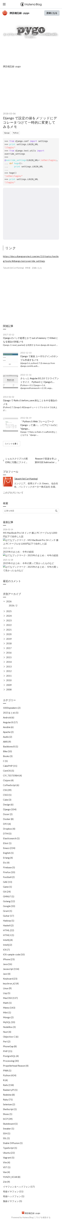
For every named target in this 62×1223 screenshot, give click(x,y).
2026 (9, 601)
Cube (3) (7, 799)
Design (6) (8, 804)
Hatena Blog (28, 1217)
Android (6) (8, 717)
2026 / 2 (13, 605)
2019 (9, 638)
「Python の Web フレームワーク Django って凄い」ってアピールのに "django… (39, 425)
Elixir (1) (7, 843)
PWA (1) (7, 1070)
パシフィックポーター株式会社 (34, 486)
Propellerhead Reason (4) (15, 1065)
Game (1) (7, 886)
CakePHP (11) (10, 765)
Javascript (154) (11, 969)
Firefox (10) (9, 872)
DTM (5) (7, 833)
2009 (9, 685)
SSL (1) (6, 1138)
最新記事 (8, 522)
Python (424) (9, 1075)
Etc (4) (6, 862)
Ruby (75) (8, 1099)
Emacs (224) (9, 848)
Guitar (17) (8, 915)
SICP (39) (7, 1119)
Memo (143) (9, 1007)
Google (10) (9, 906)
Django (7, 133)
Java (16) (7, 964)
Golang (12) (9, 901)
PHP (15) (7, 1051)
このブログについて (13, 492)
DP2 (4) (7, 823)
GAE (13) (7, 882)
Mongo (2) (8, 1017)
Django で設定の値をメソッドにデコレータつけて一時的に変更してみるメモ (30, 122)
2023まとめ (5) (10, 712)
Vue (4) (6, 1172)
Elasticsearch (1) (11, 838)
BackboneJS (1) (10, 746)
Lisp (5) (6, 993)
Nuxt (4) (7, 1031)
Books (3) (7, 756)
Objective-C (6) (10, 1036)
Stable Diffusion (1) (13, 1143)
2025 (9, 611)
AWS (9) (7, 741)
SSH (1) (6, 1133)
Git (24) (7, 891)
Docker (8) (8, 819)
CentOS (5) (8, 770)
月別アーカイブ (12, 593)
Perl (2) (6, 1041)
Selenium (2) (9, 1104)
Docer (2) (7, 814)
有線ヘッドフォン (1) (13, 1196)
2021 (9, 629)
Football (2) (9, 877)
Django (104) (9, 809)
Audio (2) (7, 736)
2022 (9, 625)
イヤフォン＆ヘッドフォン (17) (19, 1186)
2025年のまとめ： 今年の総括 (18, 551)
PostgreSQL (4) (11, 1056)
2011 (9, 675)
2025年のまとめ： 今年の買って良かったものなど (28, 563)
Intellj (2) (7, 944)
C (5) (5, 761)
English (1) (8, 853)
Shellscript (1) (10, 1109)
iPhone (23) (9, 959)
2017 (9, 648)
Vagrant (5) (8, 1157)
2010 (9, 680)
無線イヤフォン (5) (12, 1201)
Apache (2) (8, 732)
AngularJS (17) (10, 722)
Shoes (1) (7, 1114)
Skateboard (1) (10, 1123)
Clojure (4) (8, 780)
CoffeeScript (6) (11, 785)
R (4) (5, 1080)
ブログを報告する (43, 1217)
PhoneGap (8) (10, 1046)
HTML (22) (8, 930)
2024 (9, 615)
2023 (9, 620)
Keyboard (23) (10, 978)
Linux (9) (7, 988)
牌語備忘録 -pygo (19, 13)
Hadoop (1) (8, 920)
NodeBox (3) (9, 1027)
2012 (9, 671)
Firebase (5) (9, 867)
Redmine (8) (9, 1094)
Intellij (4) (8, 940)
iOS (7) (6, 949)
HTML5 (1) (8, 935)
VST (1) (6, 1167)
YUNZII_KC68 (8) (11, 1177)
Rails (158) (8, 1085)
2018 (9, 643)
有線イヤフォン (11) (13, 1191)
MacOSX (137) (10, 998)
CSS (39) (7, 790)
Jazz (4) (6, 973)
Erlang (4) (8, 857)
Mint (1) (7, 1012)
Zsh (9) (6, 1181)
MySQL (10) (9, 1022)
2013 (9, 666)
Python (16, 133)
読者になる (52, 13)
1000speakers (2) (11, 707)
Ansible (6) (8, 727)
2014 (9, 661)
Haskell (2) (8, 925)
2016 (9, 652)
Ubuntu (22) (9, 1152)
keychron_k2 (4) (11, 983)
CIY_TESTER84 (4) (12, 775)
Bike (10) (7, 751)
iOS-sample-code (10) (14, 954)
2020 (9, 634)
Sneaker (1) (8, 1128)
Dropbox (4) (9, 828)
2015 (9, 657)
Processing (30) (11, 1060)
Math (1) (7, 1002)
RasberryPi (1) (10, 1089)
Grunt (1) (7, 911)
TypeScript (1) (10, 1148)
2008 (9, 689)
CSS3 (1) (7, 794)
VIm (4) (6, 1162)
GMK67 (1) (8, 896)
